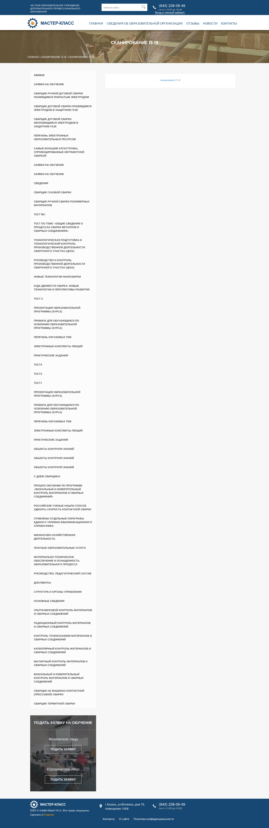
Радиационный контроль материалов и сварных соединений (62, 624)
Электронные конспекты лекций (58, 346)
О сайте (124, 819)
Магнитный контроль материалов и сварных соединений (60, 663)
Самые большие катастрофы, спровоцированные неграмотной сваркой (59, 151)
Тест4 (38, 364)
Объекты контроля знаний (54, 449)
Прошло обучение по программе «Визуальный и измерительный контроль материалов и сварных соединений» (58, 491)
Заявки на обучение (49, 84)
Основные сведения (49, 601)
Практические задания (51, 355)
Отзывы (192, 23)
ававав (39, 75)
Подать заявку (63, 749)
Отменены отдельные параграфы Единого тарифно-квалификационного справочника (63, 522)
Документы (42, 582)
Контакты (229, 23)
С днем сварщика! (47, 476)
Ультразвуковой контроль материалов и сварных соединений (63, 611)
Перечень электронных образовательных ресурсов (55, 137)
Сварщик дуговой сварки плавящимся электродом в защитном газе (62, 108)
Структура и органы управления (58, 591)
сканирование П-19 (170, 80)
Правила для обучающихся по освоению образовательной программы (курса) (56, 324)
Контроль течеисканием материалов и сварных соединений (63, 637)
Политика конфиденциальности (154, 819)
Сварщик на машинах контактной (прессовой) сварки (59, 692)
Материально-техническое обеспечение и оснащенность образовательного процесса (56, 560)
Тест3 (38, 373)
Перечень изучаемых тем (52, 337)
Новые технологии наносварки (57, 276)
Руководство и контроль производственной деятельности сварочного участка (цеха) (59, 263)
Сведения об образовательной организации (145, 23)
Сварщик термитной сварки (54, 703)
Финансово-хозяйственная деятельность (54, 536)
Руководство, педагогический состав (62, 573)
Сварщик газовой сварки (52, 192)
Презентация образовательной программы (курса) (57, 309)
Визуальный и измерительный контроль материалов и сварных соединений (58, 677)
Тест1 (38, 383)
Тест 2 (38, 298)
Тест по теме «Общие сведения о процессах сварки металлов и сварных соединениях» (58, 227)
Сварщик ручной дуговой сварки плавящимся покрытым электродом (61, 95)
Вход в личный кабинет (170, 12)
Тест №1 (40, 214)
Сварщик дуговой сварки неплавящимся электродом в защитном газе (56, 122)
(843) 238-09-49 (172, 5)
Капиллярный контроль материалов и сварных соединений (62, 650)
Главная (96, 23)
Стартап (49, 814)
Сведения (41, 183)
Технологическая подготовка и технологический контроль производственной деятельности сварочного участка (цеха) (59, 245)
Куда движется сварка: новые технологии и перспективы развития (61, 287)
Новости (210, 23)
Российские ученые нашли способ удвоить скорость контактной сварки (62, 507)
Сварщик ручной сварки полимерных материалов (61, 203)
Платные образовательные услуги (60, 547)
